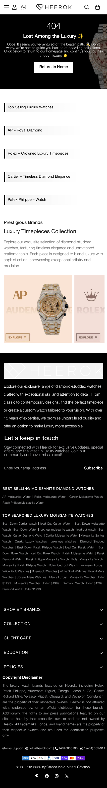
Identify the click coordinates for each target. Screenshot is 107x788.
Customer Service (19, 727)
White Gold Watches (73, 571)
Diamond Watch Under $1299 (83, 583)
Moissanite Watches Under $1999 (36, 583)
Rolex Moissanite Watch (50, 497)
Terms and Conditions (22, 685)
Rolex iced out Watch (63, 565)
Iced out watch (86, 529)
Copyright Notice (18, 744)
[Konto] (14, 7)
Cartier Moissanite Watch (86, 497)
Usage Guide (15, 702)
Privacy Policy (15, 676)
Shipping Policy (17, 693)
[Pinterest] (37, 776)
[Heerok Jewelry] (54, 7)
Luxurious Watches (63, 541)
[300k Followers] (47, 776)
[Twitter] (67, 776)
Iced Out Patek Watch (80, 547)
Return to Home (53, 67)
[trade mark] (53, 371)
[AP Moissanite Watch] (38, 309)
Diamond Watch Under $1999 (21, 589)
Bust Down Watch (25, 529)
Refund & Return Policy (23, 710)
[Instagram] (57, 776)
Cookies (11, 736)
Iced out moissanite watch (57, 529)
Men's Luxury (58, 577)
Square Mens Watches (31, 577)
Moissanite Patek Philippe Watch (24, 565)
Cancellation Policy (20, 719)
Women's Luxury (92, 565)
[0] (97, 7)
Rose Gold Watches (44, 571)
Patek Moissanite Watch (78, 553)
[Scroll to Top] (98, 762)
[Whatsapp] (24, 7)
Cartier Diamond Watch (28, 535)
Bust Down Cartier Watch (19, 523)
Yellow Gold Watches (15, 571)
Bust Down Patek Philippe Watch (39, 547)
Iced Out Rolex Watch (45, 553)
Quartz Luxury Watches (31, 541)
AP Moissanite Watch (16, 497)
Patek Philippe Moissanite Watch (23, 502)
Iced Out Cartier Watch (55, 523)
